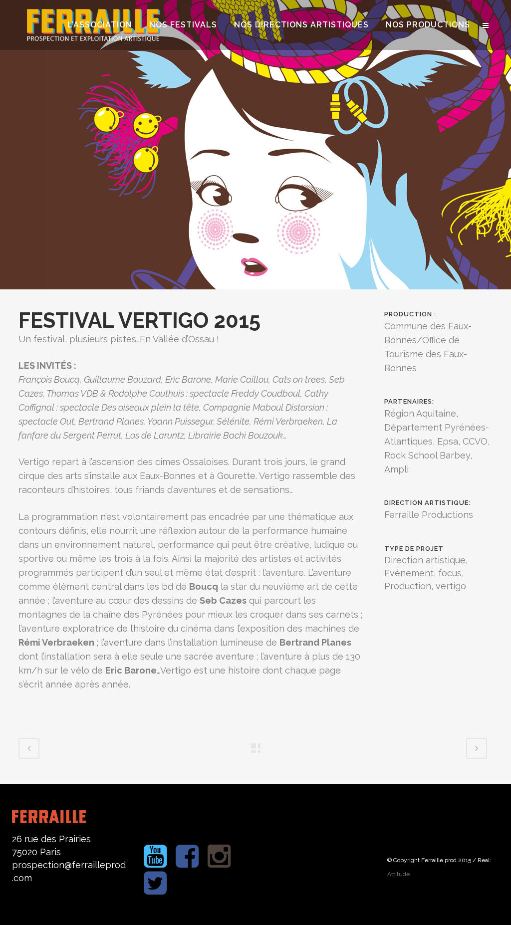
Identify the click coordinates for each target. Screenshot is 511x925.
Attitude (398, 874)
